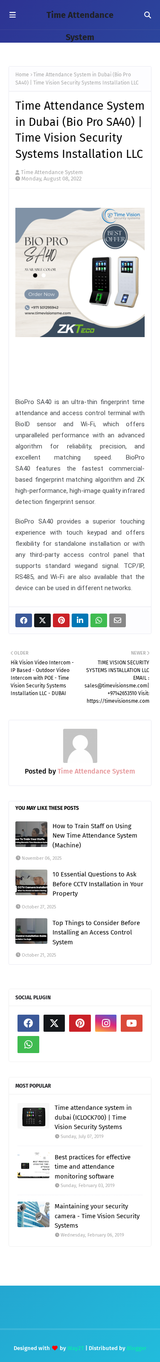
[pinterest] (80, 1023)
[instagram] (106, 1023)
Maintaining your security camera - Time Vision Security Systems (97, 1215)
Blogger (136, 1348)
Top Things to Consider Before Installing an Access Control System (96, 932)
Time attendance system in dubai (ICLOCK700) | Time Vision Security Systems (93, 1117)
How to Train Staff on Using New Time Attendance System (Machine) (94, 835)
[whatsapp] (28, 1044)
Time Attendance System (52, 172)
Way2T (75, 1348)
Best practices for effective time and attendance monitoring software (93, 1166)
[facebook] (28, 1023)
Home (22, 75)
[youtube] (132, 1023)
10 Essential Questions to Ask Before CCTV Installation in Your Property (97, 883)
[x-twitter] (54, 1023)
